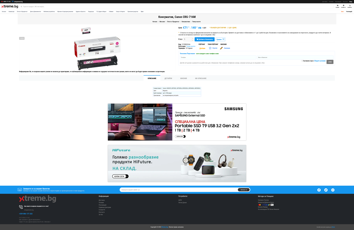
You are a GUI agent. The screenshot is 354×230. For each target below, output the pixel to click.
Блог (342, 11)
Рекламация (338, 1)
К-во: (180, 39)
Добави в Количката (205, 39)
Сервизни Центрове (105, 207)
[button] (193, 38)
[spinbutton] (187, 39)
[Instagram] (332, 189)
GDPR (180, 200)
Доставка (324, 1)
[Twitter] (326, 189)
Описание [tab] (152, 78)
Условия (331, 1)
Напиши (227, 48)
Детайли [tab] (168, 78)
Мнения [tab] (183, 78)
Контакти (345, 1)
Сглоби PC (102, 210)
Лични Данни (182, 202)
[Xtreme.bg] (9, 6)
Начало (4, 11)
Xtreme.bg (165, 227)
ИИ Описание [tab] (200, 78)
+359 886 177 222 (25, 214)
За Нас (101, 214)
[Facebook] (319, 189)
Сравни (219, 39)
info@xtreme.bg (18, 1)
